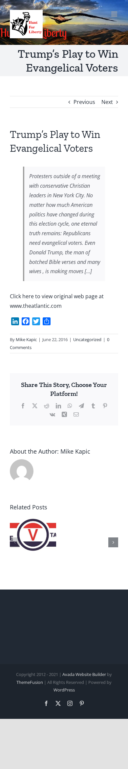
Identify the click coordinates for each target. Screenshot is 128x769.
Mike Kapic (26, 339)
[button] (15, 542)
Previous (84, 102)
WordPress (64, 690)
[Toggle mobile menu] (114, 14)
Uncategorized (87, 339)
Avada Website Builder (84, 674)
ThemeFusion (29, 682)
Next (107, 102)
